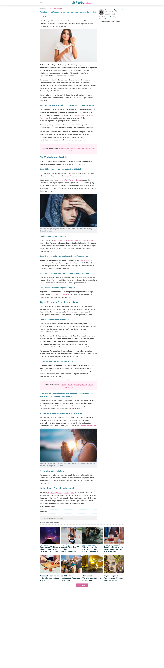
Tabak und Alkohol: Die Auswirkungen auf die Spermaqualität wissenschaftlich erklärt (114, 549)
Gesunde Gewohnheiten (55, 8)
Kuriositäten (65, 545)
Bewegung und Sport (88, 545)
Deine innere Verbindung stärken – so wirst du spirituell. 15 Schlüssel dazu (50, 549)
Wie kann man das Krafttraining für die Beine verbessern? (90, 549)
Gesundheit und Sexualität (112, 545)
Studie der (67, 180)
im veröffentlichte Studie (74, 240)
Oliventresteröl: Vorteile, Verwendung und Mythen (91, 578)
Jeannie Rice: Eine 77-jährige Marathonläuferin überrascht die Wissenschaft (70, 549)
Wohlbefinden (43, 8)
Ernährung (85, 574)
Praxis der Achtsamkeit (87, 426)
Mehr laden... (82, 585)
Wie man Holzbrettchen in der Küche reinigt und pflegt (49, 578)
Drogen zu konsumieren (78, 176)
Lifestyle (64, 574)
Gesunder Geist (44, 545)
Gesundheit (107, 574)
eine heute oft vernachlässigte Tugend (60, 492)
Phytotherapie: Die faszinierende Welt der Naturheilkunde (113, 578)
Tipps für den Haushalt (47, 574)
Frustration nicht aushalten (60, 294)
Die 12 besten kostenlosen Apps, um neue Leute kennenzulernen (70, 578)
